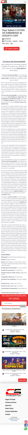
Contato (7, 414)
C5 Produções (14, 420)
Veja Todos (22, 380)
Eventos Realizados (11, 411)
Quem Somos (9, 408)
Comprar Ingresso (13, 48)
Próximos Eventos (10, 402)
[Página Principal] (3, 1)
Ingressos (8, 405)
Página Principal (10, 399)
